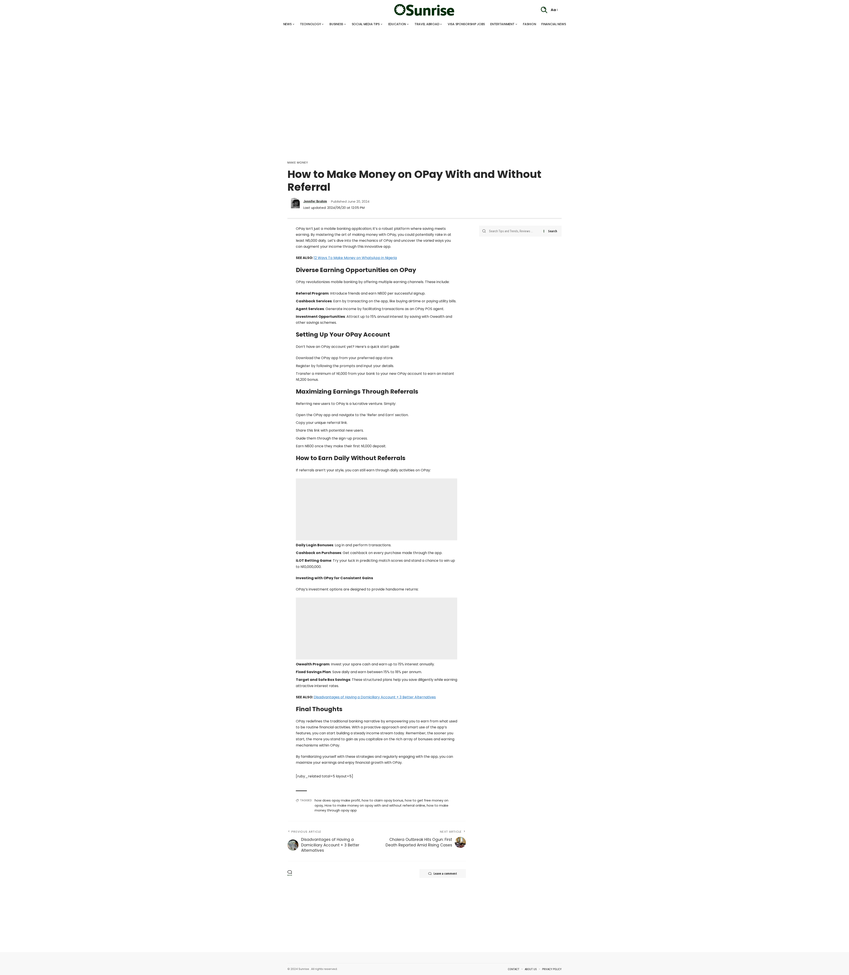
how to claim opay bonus (382, 800)
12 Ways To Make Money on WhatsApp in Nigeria (355, 257)
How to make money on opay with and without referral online (375, 805)
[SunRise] (424, 10)
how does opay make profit (337, 800)
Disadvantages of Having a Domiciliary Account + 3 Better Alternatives (375, 697)
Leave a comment (445, 873)
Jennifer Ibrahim (315, 201)
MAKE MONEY (297, 162)
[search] (544, 10)
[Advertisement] (132, 60)
